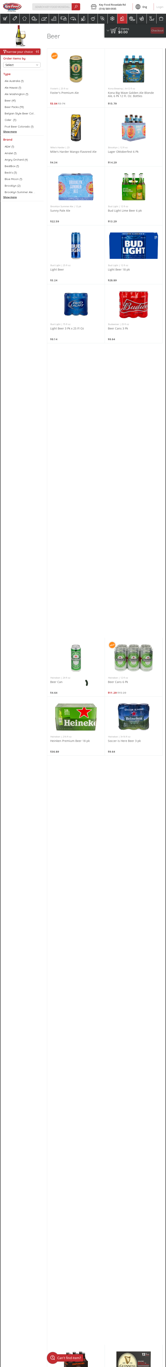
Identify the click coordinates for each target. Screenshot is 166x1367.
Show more (10, 131)
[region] (135, 31)
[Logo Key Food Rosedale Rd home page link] (12, 7)
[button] (110, 7)
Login (159, 6)
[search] (76, 6)
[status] (123, 28)
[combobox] (56, 6)
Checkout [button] (157, 30)
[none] (76, 78)
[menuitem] (5, 19)
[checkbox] (21, 81)
